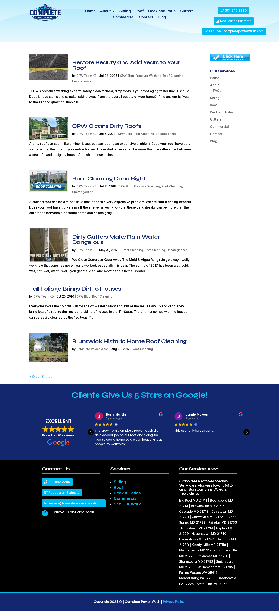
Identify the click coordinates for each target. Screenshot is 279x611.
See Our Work (127, 504)
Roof (139, 11)
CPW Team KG (86, 75)
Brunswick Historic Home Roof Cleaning (129, 341)
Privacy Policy (174, 602)
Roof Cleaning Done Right (109, 178)
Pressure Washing (148, 75)
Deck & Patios (127, 492)
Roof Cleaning (173, 75)
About (105, 11)
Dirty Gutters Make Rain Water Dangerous (116, 239)
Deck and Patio (162, 11)
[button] (246, 432)
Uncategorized (82, 81)
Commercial (123, 17)
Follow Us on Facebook (72, 512)
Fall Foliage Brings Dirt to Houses (75, 288)
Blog (162, 17)
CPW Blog (127, 75)
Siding (125, 11)
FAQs (217, 91)
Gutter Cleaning (131, 250)
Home (90, 11)
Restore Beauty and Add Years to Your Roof (126, 65)
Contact (146, 17)
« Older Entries (40, 376)
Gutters (187, 11)
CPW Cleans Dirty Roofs (106, 126)
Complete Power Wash (92, 349)
